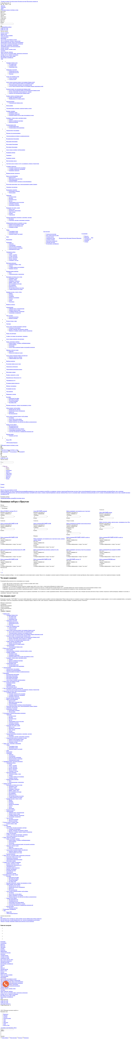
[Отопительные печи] (24, 123)
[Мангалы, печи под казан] (24, 348)
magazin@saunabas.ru (5, 1003)
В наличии (4, 508)
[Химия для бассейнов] (24, 423)
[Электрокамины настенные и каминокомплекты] (24, 134)
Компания (3, 941)
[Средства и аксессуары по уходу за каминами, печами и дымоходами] (24, 162)
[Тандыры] (24, 322)
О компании (3, 943)
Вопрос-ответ (4, 970)
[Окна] (24, 235)
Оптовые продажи (5, 962)
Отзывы (2, 948)
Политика (3, 950)
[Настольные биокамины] (24, 143)
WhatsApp (3, 7)
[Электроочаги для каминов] (24, 129)
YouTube (5, 1017)
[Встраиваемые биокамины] (24, 137)
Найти (2, 1030)
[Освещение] (24, 241)
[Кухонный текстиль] (24, 387)
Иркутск (8, 477)
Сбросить (8, 611)
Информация (4, 951)
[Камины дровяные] (24, 109)
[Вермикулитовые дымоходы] (24, 172)
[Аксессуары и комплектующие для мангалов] (24, 354)
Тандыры (50, 492)
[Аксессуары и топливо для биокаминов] (24, 148)
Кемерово (8, 476)
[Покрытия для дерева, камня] (24, 206)
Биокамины (29, 491)
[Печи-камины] (24, 104)
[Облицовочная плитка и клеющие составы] (24, 221)
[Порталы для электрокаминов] (24, 132)
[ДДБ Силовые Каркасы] (24, 441)
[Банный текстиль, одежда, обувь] (24, 290)
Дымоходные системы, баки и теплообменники (78, 491)
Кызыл (7, 478)
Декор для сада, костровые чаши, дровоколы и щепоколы (78, 492)
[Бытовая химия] (24, 433)
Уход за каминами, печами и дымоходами (57, 491)
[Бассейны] (24, 395)
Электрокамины (22, 491)
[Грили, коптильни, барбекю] (24, 340)
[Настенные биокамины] (24, 145)
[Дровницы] (24, 154)
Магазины (3, 947)
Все (1, 917)
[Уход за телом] (24, 314)
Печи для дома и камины (13, 491)
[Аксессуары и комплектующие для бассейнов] (24, 415)
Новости (3, 944)
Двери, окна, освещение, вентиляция (9, 984)
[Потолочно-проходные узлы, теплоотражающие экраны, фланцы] (24, 183)
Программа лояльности (6, 961)
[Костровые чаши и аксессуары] (24, 362)
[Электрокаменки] (24, 100)
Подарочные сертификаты (7, 963)
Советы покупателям (6, 952)
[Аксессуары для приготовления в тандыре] (24, 325)
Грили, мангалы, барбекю (59, 492)
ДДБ (8, 494)
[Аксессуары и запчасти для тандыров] (24, 337)
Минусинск (9, 473)
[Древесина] (24, 194)
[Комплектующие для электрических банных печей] (24, 87)
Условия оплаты (4, 955)
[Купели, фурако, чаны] (24, 319)
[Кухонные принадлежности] (24, 382)
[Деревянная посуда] (24, 379)
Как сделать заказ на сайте (7, 959)
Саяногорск (9, 474)
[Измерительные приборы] (24, 270)
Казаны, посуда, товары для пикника (101, 492)
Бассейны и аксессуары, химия (117, 492)
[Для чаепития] (24, 390)
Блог (2, 966)
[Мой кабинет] (1, 447)
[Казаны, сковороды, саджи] (24, 373)
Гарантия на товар (5, 958)
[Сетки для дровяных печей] (24, 75)
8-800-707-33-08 (4, 28)
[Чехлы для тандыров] (24, 332)
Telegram (3, 5)
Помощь (3, 965)
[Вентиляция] (24, 238)
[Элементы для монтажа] (24, 185)
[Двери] (24, 228)
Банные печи (4, 491)
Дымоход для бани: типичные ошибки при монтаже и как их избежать (17, 921)
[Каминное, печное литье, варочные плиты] (24, 116)
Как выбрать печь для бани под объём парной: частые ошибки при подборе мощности (21, 918)
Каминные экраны (10, 498)
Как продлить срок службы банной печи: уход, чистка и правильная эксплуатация (20, 920)
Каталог (2, 972)
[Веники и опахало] (24, 303)
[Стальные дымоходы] (24, 165)
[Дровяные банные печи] (24, 61)
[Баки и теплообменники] (24, 174)
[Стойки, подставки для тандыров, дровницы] (24, 335)
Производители (4, 969)
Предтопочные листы (19, 498)
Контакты (3, 954)
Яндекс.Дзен (6, 1025)
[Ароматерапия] (24, 306)
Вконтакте (5, 1014)
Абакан (8, 471)
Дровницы (3, 498)
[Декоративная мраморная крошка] (24, 368)
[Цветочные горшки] (24, 370)
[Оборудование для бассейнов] (24, 406)
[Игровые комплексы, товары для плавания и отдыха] (24, 404)
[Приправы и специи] (24, 393)
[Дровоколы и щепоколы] (24, 365)
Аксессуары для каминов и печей (40, 491)
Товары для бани (29, 492)
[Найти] (1, 25)
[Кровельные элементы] (24, 188)
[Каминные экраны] (24, 156)
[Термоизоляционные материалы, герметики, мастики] (24, 216)
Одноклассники (7, 1018)
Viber (4, 1019)
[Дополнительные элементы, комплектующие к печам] (24, 107)
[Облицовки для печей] (24, 68)
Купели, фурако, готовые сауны (40, 492)
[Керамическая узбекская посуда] (24, 376)
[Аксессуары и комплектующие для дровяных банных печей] (24, 80)
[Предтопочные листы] (24, 159)
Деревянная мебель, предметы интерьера (15, 492)
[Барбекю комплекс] (24, 359)
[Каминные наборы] (24, 151)
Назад (7, 467)
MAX (2, 8)
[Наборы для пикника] (24, 384)
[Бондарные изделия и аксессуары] (24, 275)
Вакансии (3, 945)
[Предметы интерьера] (24, 261)
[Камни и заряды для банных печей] (24, 94)
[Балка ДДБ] (24, 438)
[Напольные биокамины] (24, 140)
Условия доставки (5, 956)
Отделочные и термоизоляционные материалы (101, 491)
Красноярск (9, 470)
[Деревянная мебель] (24, 250)
